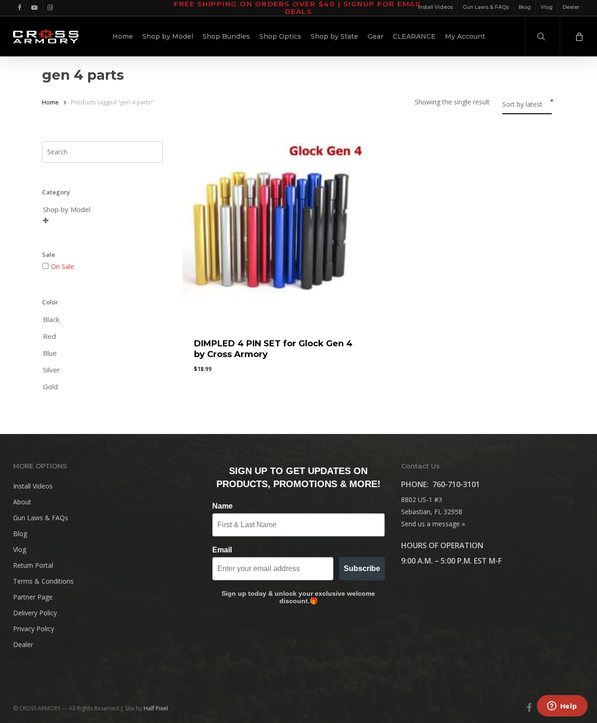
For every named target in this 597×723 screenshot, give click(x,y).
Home (50, 102)
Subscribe (362, 568)
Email (222, 550)
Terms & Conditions (43, 581)
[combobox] (527, 105)
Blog (20, 533)
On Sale (62, 266)
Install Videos (33, 486)
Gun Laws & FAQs (40, 517)
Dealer (23, 644)
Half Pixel (156, 708)
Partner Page (33, 596)
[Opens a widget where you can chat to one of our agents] (562, 706)
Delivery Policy (35, 612)
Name (222, 506)
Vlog (19, 549)
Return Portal (33, 565)
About (22, 501)
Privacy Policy (33, 628)
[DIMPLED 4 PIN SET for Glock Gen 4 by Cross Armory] (273, 234)
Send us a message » (433, 523)
